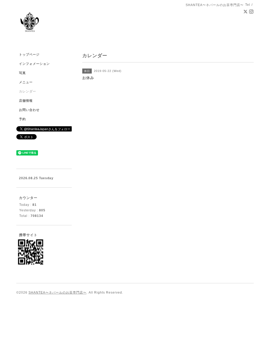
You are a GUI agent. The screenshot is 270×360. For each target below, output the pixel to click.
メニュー (26, 82)
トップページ (29, 54)
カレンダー (27, 91)
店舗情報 (26, 101)
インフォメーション (34, 64)
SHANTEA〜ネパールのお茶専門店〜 (57, 292)
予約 (22, 119)
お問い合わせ (29, 110)
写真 (22, 73)
